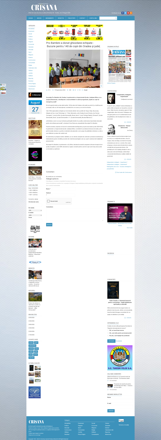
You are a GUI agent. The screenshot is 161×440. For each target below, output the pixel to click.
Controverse (32, 60)
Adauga (111, 411)
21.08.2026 (31, 335)
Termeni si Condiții (124, 425)
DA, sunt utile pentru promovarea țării (120, 333)
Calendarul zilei (33, 68)
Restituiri (31, 81)
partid (36, 342)
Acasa (31, 18)
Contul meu (93, 18)
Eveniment (31, 31)
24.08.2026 (31, 324)
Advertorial (31, 89)
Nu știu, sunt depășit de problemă (119, 335)
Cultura (30, 36)
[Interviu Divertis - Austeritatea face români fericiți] (119, 212)
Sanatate (31, 47)
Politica (31, 39)
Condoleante (32, 86)
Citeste (129, 122)
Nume (48, 189)
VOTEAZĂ (111, 341)
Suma (30, 217)
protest (31, 342)
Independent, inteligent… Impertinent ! (117, 162)
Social (30, 34)
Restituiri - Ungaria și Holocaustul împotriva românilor (35, 142)
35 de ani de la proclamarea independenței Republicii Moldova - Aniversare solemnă (35, 252)
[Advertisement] (119, 186)
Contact (82, 18)
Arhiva (39, 18)
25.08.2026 (31, 321)
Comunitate (32, 62)
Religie (30, 65)
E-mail (109, 403)
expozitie (31, 357)
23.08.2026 (31, 328)
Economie (31, 44)
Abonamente (50, 18)
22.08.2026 (31, 331)
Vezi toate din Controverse (124, 172)
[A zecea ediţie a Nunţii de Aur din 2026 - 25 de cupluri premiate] (31, 374)
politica (31, 351)
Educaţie (31, 49)
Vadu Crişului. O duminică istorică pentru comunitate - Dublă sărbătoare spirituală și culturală (120, 302)
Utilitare (31, 70)
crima (30, 354)
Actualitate (31, 28)
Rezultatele (119, 341)
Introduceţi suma (34, 202)
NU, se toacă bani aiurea (116, 330)
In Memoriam (36, 95)
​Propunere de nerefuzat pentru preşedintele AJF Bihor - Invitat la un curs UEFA (123, 385)
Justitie (31, 73)
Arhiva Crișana (111, 83)
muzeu (35, 354)
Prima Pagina (32, 83)
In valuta (31, 212)
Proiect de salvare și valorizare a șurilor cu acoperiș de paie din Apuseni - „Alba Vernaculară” (34, 306)
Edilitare (31, 75)
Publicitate (71, 18)
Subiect (48, 194)
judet (36, 351)
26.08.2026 (31, 317)
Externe (31, 57)
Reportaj (31, 78)
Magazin (31, 55)
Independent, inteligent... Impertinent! (117, 164)
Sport (30, 52)
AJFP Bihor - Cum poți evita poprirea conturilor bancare (35, 178)
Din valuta (31, 208)
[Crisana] (44, 7)
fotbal (36, 348)
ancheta (31, 348)
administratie (32, 345)
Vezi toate (129, 228)
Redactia (61, 18)
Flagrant (31, 41)
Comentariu (49, 207)
